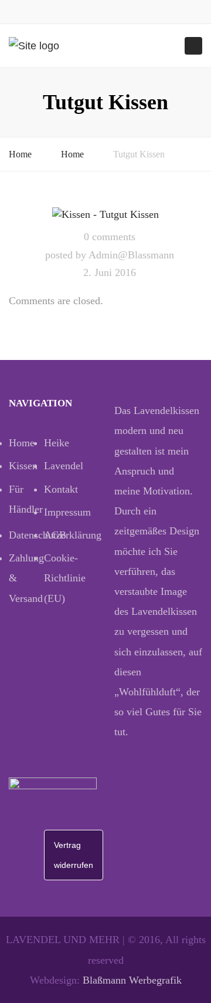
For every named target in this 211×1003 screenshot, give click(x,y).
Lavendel (61, 466)
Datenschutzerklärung (26, 535)
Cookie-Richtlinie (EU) (61, 578)
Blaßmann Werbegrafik (132, 980)
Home (20, 154)
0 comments (109, 237)
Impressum (61, 512)
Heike (56, 443)
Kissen (23, 466)
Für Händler (26, 499)
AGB (55, 535)
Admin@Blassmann (131, 255)
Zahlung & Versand (26, 578)
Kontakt (61, 489)
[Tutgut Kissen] (105, 214)
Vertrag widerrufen (73, 855)
